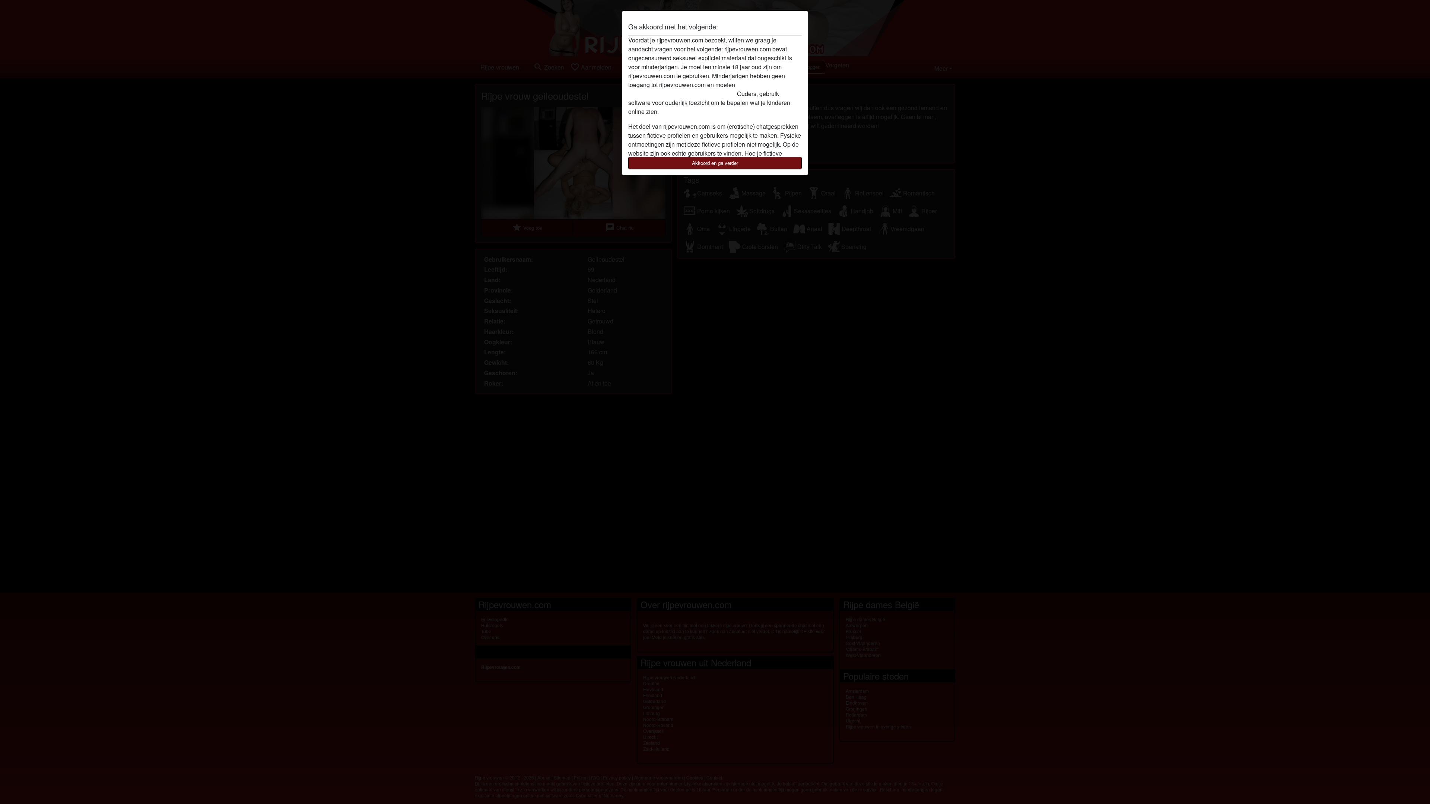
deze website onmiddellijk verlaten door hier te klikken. (700, 89)
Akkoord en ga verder (715, 162)
